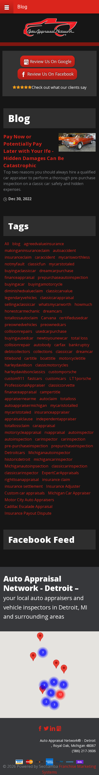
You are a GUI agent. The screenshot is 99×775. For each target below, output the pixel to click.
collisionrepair (17, 344)
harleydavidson (18, 365)
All (7, 243)
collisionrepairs (18, 331)
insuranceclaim (18, 257)
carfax (59, 344)
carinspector (46, 439)
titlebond (13, 358)
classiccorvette (62, 385)
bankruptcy (79, 344)
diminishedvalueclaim (24, 291)
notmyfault (15, 264)
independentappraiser (56, 419)
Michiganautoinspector (49, 452)
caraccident (45, 257)
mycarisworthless (74, 257)
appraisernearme (20, 398)
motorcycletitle (72, 358)
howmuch (83, 304)
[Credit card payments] (20, 761)
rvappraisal (54, 432)
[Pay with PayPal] (60, 761)
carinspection (73, 439)
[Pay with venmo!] (70, 761)
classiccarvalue (59, 291)
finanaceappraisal (21, 392)
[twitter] (46, 727)
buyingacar (15, 284)
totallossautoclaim (21, 317)
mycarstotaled (61, 264)
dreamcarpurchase (56, 270)
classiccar (64, 351)
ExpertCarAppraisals (60, 472)
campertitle (50, 392)
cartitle (30, 358)
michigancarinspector (53, 459)
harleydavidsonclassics (25, 371)
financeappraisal (19, 277)
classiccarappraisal (57, 297)
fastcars (35, 378)
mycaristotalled (64, 405)
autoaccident (64, 250)
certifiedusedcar (73, 317)
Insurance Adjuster (63, 486)
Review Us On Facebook (50, 74)
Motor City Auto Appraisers (29, 499)
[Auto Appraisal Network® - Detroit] (50, 27)
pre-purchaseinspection (26, 445)
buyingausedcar (19, 338)
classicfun (36, 264)
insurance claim (56, 479)
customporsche (62, 371)
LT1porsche (80, 378)
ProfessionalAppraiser (25, 385)
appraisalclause (19, 419)
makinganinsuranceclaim (27, 250)
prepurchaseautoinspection (63, 277)
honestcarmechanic (22, 311)
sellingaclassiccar (20, 304)
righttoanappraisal (22, 479)
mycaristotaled (18, 412)
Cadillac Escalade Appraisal (28, 506)
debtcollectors (17, 351)
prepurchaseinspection (72, 445)
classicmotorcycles (51, 365)
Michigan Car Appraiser (69, 493)
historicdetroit (17, 459)
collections (42, 351)
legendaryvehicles (21, 297)
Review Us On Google (50, 61)
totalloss (68, 398)
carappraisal (44, 425)
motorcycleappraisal (23, 432)
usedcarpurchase (51, 331)
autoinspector (81, 432)
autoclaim (48, 398)
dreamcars (52, 311)
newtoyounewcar (52, 338)
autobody (42, 344)
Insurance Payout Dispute (28, 513)
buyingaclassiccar (20, 270)
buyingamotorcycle (45, 284)
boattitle (48, 358)
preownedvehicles (21, 324)
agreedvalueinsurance (44, 243)
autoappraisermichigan (26, 405)
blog (16, 243)
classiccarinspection (69, 466)
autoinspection (18, 439)
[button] (64, 669)
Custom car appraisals (25, 493)
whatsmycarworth (55, 304)
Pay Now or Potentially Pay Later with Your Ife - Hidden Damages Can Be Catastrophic (33, 151)
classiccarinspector (21, 472)
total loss (79, 338)
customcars (55, 378)
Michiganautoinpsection (26, 466)
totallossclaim (17, 425)
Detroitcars (15, 452)
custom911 (14, 378)
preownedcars (53, 324)
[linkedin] (52, 727)
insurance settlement (24, 486)
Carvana (48, 317)
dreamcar (84, 351)
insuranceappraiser (52, 412)
